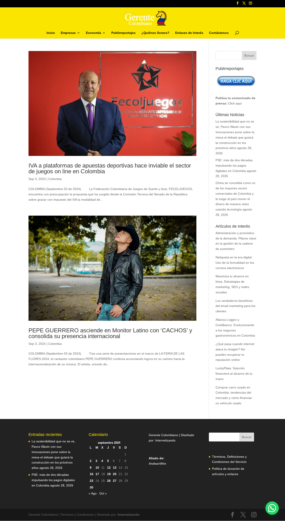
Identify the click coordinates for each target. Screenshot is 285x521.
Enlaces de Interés (189, 33)
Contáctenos (219, 33)
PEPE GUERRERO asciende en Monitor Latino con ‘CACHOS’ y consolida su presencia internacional (110, 333)
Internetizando (165, 440)
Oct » (103, 493)
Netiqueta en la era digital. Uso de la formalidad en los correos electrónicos (235, 262)
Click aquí (235, 103)
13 (114, 467)
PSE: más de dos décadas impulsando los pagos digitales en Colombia (234, 165)
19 (109, 474)
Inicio (51, 33)
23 (91, 480)
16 (91, 474)
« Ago (93, 493)
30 (91, 487)
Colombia (55, 179)
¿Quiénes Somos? (155, 33)
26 (109, 480)
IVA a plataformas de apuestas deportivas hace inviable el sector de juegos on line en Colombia (109, 168)
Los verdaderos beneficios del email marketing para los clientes (235, 306)
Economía (93, 33)
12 (109, 467)
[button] (272, 508)
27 (114, 480)
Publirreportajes (123, 33)
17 (97, 474)
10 (97, 467)
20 (114, 474)
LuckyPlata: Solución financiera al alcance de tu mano (234, 373)
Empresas (68, 33)
